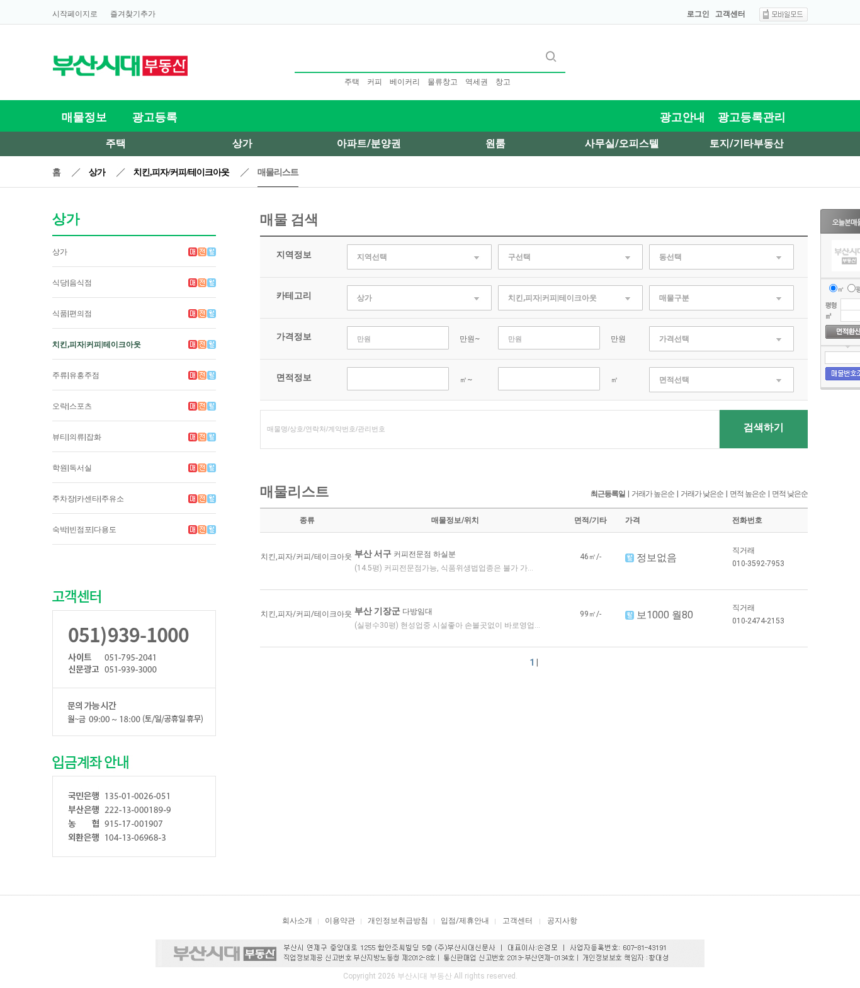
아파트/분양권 (369, 143)
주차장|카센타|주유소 (88, 498)
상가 (242, 143)
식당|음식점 (72, 282)
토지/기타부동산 (747, 143)
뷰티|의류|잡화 (76, 437)
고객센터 (730, 13)
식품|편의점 (72, 313)
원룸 (495, 143)
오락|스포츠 (72, 406)
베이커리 (405, 81)
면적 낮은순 (790, 493)
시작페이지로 (75, 13)
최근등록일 (608, 493)
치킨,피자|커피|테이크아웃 (96, 344)
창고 (503, 81)
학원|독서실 (72, 467)
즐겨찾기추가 (133, 13)
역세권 (476, 81)
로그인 (698, 13)
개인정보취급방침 (398, 920)
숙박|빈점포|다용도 (84, 529)
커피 (374, 81)
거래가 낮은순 (702, 493)
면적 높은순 (748, 493)
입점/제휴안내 (465, 920)
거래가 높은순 (652, 493)
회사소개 (297, 920)
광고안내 (682, 116)
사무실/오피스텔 (622, 143)
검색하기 (764, 427)
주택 (351, 81)
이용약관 (340, 920)
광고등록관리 (752, 116)
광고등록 (155, 116)
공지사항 (562, 920)
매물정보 (84, 116)
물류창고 (442, 81)
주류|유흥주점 (75, 375)
